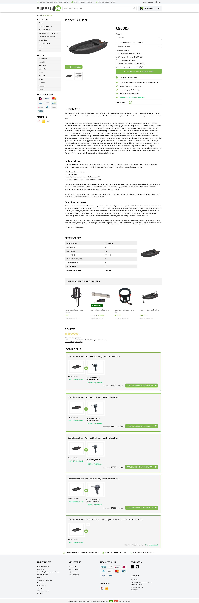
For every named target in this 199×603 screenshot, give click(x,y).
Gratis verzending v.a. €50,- (83, 2)
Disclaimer (40, 583)
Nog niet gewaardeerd (72, 318)
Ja (111, 601)
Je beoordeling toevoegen (74, 342)
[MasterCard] (54, 98)
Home (39, 15)
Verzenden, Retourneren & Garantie (48, 572)
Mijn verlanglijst (74, 575)
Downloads (40, 569)
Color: (119, 34)
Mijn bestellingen (74, 569)
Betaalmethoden (42, 575)
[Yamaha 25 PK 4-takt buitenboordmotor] (95, 489)
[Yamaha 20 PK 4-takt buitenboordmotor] (95, 449)
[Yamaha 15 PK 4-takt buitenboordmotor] (95, 408)
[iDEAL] (40, 98)
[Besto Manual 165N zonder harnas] (76, 296)
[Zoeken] (134, 8)
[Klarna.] (54, 107)
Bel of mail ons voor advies (129, 93)
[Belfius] (40, 107)
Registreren (72, 566)
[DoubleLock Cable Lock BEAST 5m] (125, 296)
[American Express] (40, 111)
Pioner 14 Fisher (47, 15)
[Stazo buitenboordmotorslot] (100, 296)
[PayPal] (47, 98)
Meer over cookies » (125, 601)
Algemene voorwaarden (45, 580)
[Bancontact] (54, 103)
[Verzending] (38, 121)
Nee (116, 601)
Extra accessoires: (122, 51)
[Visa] (40, 103)
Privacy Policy (41, 585)
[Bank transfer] (47, 103)
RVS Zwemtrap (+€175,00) (128, 60)
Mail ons (101, 2)
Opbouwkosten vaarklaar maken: (129, 42)
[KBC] (47, 107)
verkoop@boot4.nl (137, 587)
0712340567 (112, 2)
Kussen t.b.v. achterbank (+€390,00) (131, 63)
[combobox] (99, 8)
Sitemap (39, 588)
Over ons (40, 577)
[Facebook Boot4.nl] (132, 568)
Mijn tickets (72, 572)
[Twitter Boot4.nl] (137, 568)
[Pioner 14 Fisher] (76, 366)
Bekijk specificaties (73, 67)
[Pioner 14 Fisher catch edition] (150, 296)
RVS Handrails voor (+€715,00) (129, 53)
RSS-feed (40, 594)
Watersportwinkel (43, 591)
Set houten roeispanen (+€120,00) (131, 67)
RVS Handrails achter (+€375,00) (130, 57)
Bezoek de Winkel (43, 566)
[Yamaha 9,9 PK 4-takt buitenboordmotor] (95, 367)
